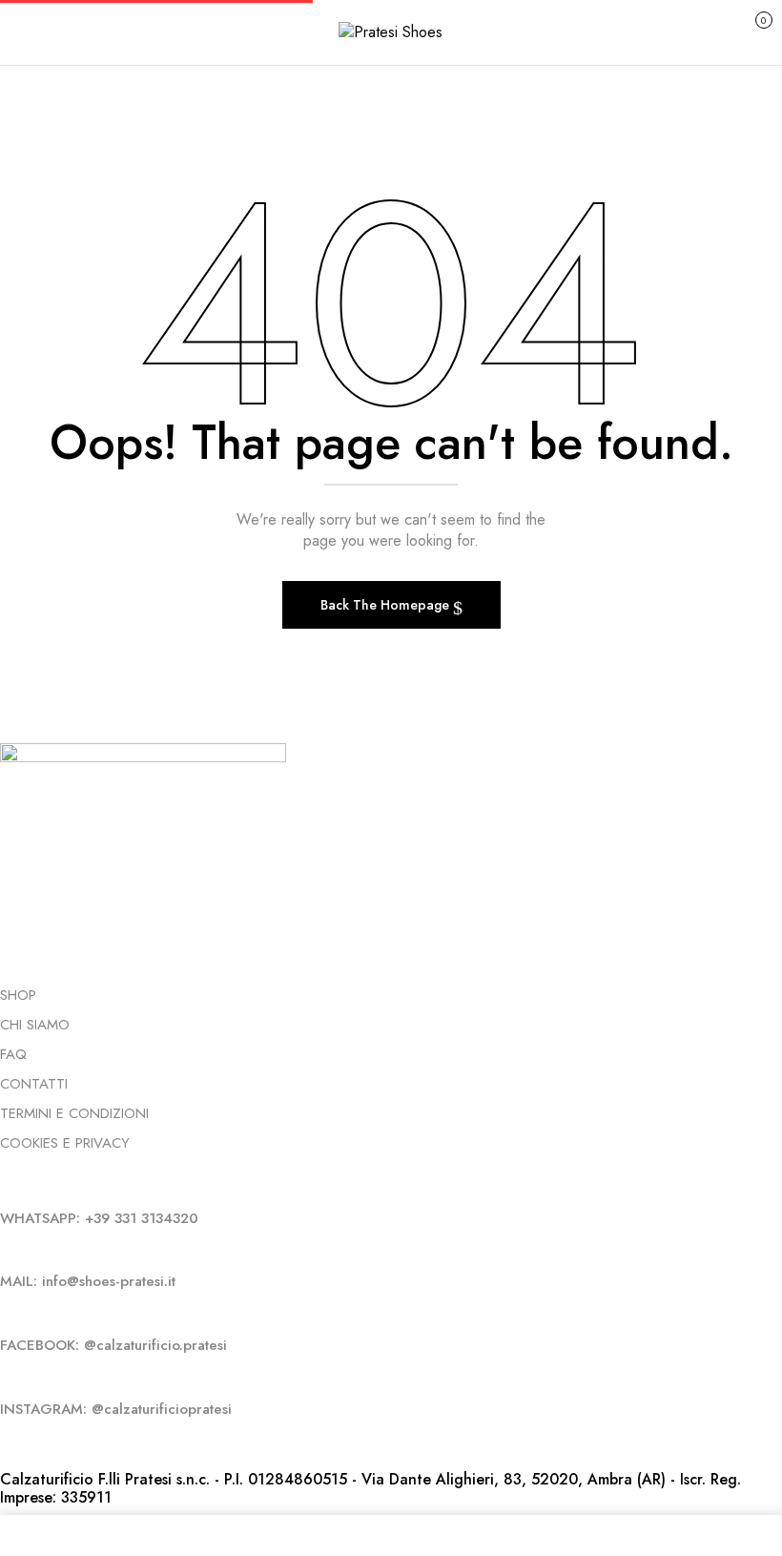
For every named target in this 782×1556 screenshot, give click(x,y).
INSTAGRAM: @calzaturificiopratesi (116, 1409)
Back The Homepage (386, 604)
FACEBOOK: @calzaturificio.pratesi (113, 1345)
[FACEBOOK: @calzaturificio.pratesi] (5, 1312)
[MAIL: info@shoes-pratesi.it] (5, 1248)
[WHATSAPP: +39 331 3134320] (5, 1185)
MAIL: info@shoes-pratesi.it (87, 1281)
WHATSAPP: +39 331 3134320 (99, 1218)
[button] (743, 30)
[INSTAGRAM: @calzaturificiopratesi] (5, 1376)
